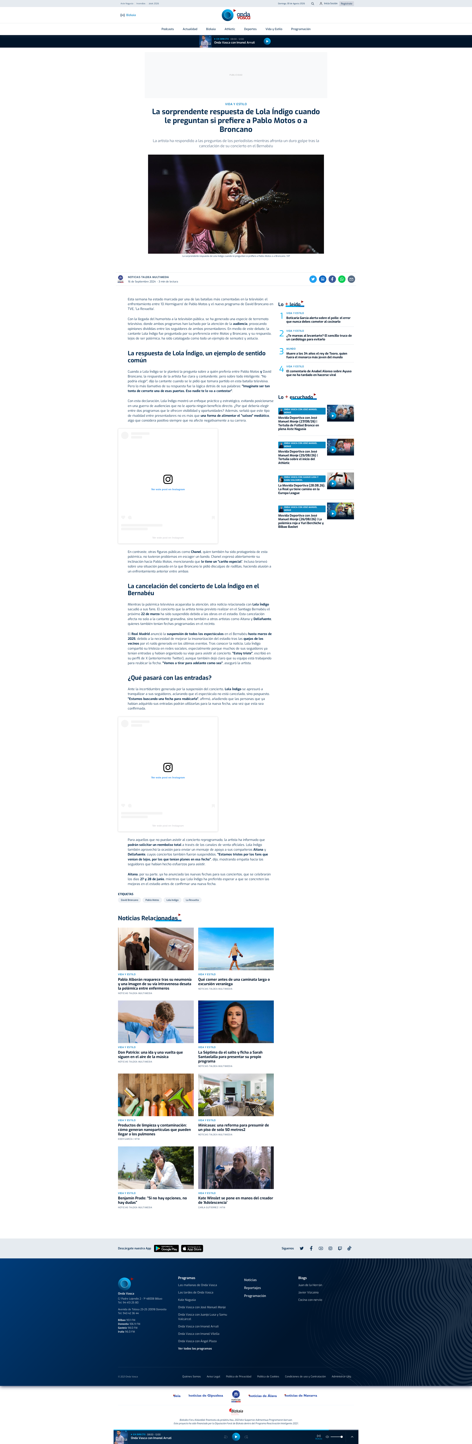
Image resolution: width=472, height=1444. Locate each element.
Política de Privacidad (238, 1376)
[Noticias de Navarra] (301, 1395)
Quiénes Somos (191, 1376)
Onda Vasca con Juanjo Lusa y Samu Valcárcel (202, 1317)
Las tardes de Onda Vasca (195, 1292)
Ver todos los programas (195, 1348)
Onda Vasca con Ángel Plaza (197, 1341)
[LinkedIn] (322, 279)
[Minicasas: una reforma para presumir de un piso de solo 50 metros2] (236, 1095)
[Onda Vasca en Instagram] (330, 1248)
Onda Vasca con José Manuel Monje (202, 1307)
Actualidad (190, 29)
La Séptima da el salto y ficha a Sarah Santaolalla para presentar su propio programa (230, 1057)
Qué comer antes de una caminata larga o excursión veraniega (234, 981)
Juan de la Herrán (310, 1285)
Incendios (140, 4)
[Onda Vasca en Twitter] (302, 1248)
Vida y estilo (127, 974)
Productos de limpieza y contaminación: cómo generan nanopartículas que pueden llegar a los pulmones (154, 1130)
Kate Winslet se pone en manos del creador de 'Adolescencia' (235, 1200)
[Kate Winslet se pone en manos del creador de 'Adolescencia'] (236, 1167)
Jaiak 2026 (154, 4)
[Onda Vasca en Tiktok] (349, 1248)
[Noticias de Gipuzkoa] (206, 1395)
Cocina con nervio (310, 1300)
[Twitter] (313, 279)
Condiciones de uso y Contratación (305, 1376)
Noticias (250, 1280)
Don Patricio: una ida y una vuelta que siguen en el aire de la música (150, 1054)
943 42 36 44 (131, 1313)
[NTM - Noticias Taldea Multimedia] (236, 1396)
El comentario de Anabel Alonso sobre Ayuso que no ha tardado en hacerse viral (319, 373)
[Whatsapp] (342, 279)
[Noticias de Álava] (263, 1395)
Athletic (230, 29)
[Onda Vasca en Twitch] (340, 1248)
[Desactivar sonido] (327, 1437)
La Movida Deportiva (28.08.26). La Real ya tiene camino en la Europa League (301, 489)
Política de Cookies (268, 1376)
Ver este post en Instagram (168, 537)
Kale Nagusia (187, 1300)
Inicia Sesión (331, 3)
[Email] (351, 279)
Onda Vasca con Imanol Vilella (198, 1334)
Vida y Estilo (274, 29)
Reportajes (252, 1288)
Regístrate (346, 3)
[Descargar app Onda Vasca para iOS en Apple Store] (192, 1248)
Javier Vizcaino (308, 1292)
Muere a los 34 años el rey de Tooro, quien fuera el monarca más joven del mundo (316, 355)
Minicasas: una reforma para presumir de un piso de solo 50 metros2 (233, 1127)
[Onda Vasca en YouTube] (321, 1248)
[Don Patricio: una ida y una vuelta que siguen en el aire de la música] (156, 1021)
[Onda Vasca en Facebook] (311, 1248)
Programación (300, 29)
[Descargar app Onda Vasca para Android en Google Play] (166, 1248)
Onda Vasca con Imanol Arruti (234, 42)
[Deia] (177, 1395)
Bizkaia (211, 29)
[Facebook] (332, 279)
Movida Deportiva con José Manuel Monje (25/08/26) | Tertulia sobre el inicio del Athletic (298, 457)
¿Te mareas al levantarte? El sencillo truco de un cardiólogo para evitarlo (319, 337)
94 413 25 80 (130, 1302)
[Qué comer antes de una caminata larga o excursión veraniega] (236, 949)
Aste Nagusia (127, 4)
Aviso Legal (213, 1376)
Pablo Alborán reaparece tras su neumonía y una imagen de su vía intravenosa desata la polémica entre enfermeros (155, 984)
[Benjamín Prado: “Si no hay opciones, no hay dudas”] (156, 1167)
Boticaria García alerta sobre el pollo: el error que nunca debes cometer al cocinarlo (318, 320)
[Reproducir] (267, 41)
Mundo (291, 348)
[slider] (342, 1437)
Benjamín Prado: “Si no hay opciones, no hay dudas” (152, 1200)
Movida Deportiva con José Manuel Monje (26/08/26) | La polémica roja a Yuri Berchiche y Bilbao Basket (301, 521)
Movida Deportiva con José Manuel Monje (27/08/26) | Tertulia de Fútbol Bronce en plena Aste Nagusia (298, 423)
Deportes (250, 29)
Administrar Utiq (341, 1376)
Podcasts (168, 29)
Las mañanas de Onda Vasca (197, 1285)
